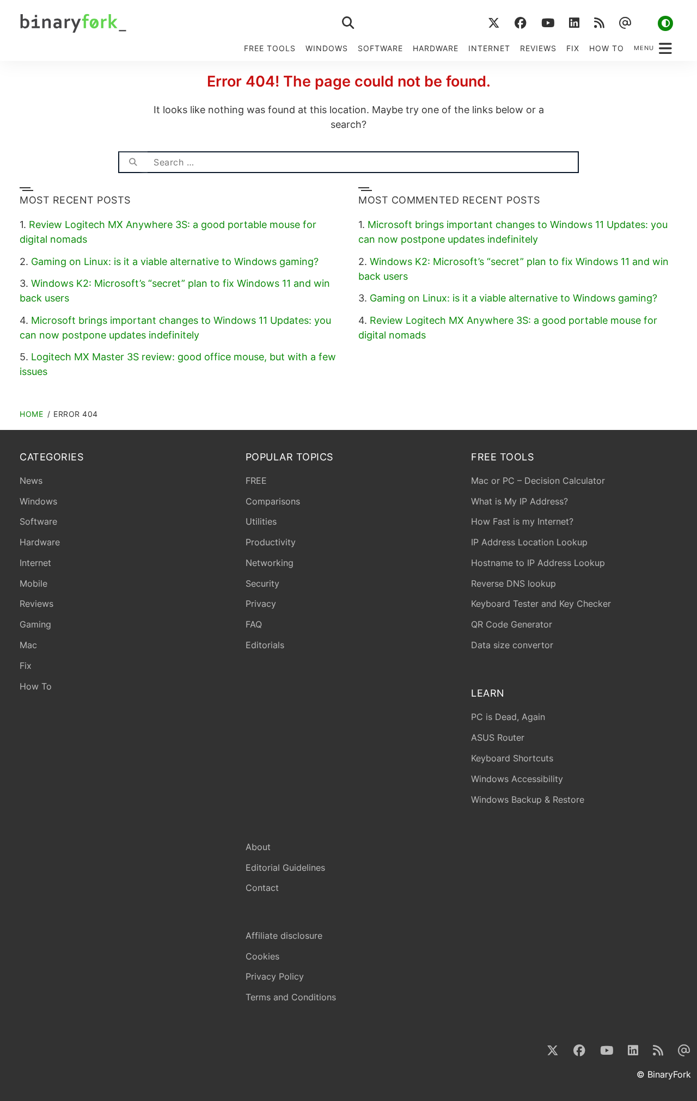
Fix (572, 48)
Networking (270, 562)
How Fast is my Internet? (522, 521)
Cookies (262, 956)
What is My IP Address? (519, 501)
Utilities (261, 521)
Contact (262, 887)
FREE (256, 480)
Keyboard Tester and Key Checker (541, 603)
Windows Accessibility (517, 778)
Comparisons (273, 501)
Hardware (435, 48)
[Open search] (348, 23)
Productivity (271, 542)
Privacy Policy (275, 976)
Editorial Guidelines (285, 867)
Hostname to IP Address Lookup (538, 562)
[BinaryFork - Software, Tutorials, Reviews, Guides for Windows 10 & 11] (159, 23)
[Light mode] (665, 23)
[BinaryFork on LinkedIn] (573, 23)
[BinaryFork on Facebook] (520, 23)
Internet (489, 48)
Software (380, 48)
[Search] (133, 162)
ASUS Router (497, 737)
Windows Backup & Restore (527, 799)
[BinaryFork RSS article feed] (599, 23)
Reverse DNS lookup (513, 583)
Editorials (265, 644)
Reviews (538, 48)
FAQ (254, 624)
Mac (28, 644)
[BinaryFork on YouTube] (547, 23)
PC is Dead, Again (508, 716)
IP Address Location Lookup (529, 542)
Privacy (261, 603)
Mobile (33, 583)
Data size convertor (512, 644)
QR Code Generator (511, 624)
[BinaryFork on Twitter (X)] (493, 23)
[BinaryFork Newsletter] (625, 23)
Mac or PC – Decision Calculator (538, 480)
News (31, 480)
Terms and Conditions (291, 997)
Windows (326, 48)
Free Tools (270, 48)
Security (262, 583)
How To (606, 48)
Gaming (35, 624)
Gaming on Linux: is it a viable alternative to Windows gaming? (175, 261)
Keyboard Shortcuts (512, 758)
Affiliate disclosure (284, 935)
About (258, 846)
